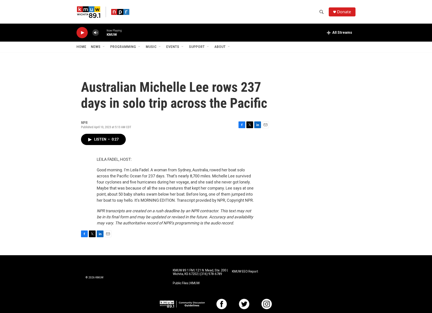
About (220, 47)
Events (172, 47)
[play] (82, 32)
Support (197, 47)
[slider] (103, 32)
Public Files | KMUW (186, 283)
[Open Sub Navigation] (104, 47)
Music (151, 47)
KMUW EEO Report (245, 271)
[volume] (95, 33)
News (96, 47)
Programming (123, 47)
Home (81, 47)
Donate (344, 11)
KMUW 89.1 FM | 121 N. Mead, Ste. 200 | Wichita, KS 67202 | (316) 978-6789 (200, 272)
